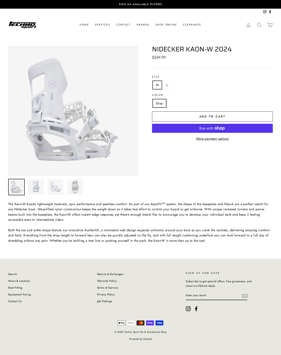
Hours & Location (19, 281)
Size (156, 77)
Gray (159, 103)
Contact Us (15, 301)
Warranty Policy (107, 281)
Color (158, 95)
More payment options (212, 138)
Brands (143, 25)
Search (12, 274)
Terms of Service (107, 288)
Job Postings (104, 301)
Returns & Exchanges (110, 274)
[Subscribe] (244, 295)
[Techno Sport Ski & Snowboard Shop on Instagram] (188, 308)
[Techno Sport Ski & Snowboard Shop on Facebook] (196, 308)
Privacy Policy (106, 294)
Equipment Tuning (19, 294)
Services (102, 25)
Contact (123, 25)
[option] (140, 4)
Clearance (192, 25)
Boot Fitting (15, 288)
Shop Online (166, 25)
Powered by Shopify (140, 339)
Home (84, 25)
